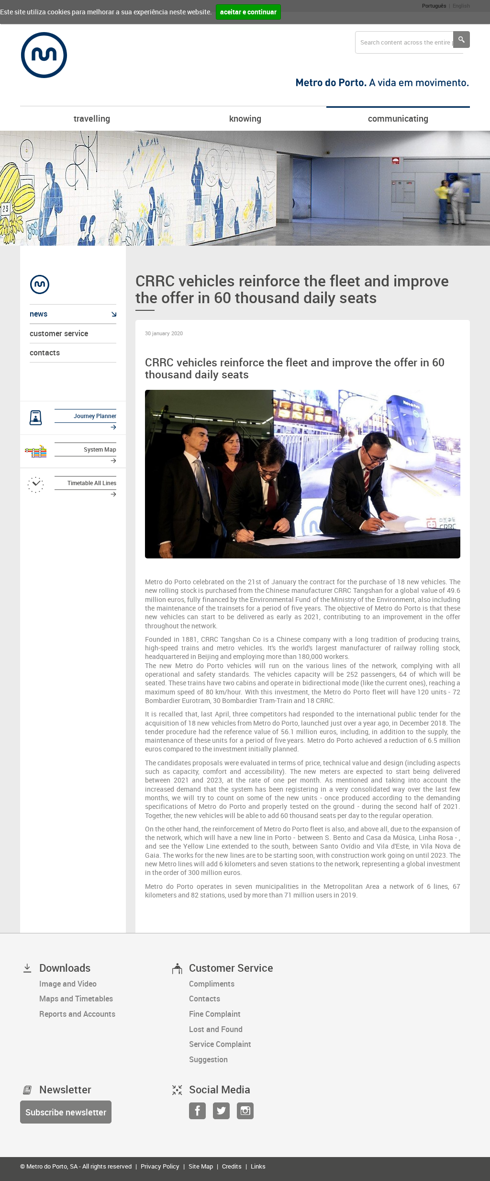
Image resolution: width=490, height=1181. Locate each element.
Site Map (201, 1166)
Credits (232, 1166)
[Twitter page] (221, 1113)
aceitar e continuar (248, 11)
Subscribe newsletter (65, 1112)
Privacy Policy (160, 1166)
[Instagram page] (245, 1113)
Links (258, 1166)
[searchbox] (409, 42)
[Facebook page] (197, 1113)
